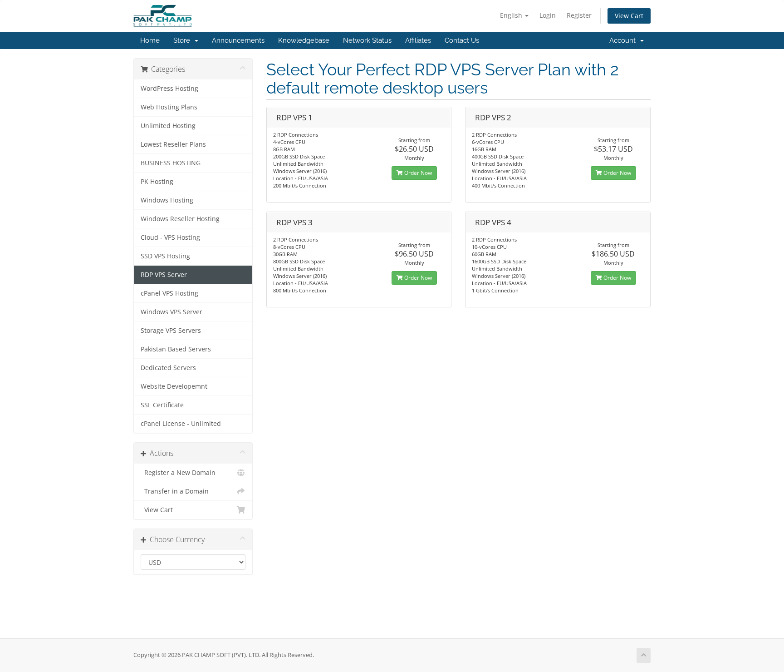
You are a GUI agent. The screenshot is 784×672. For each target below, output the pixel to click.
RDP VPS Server (164, 275)
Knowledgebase (303, 40)
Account (624, 40)
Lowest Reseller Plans (173, 144)
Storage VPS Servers (171, 330)
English (512, 15)
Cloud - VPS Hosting (170, 237)
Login (547, 15)
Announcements (238, 40)
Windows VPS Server (171, 312)
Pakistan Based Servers (176, 349)
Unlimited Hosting (168, 126)
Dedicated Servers (168, 368)
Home (150, 40)
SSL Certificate (162, 405)
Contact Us (462, 40)
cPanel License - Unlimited (181, 424)
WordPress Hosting (169, 88)
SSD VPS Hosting (165, 256)
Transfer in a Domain (175, 491)
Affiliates (418, 40)
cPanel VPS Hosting (169, 293)
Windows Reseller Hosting (180, 219)
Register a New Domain (178, 473)
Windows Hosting (167, 200)
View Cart (629, 15)
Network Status (367, 40)
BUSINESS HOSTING (171, 163)
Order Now (417, 173)
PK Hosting (157, 182)
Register (579, 15)
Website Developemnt (174, 386)
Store (183, 40)
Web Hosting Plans (169, 107)
